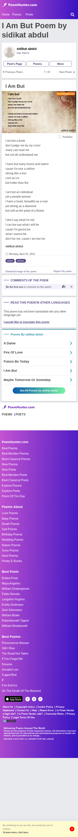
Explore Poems (12, 485)
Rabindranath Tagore (15, 620)
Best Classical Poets (15, 480)
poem (10, 261)
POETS (21, 414)
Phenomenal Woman (15, 643)
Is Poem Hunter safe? (31, 713)
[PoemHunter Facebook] (27, 699)
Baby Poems (10, 518)
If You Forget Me (12, 658)
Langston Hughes (13, 599)
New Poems (10, 464)
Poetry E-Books (12, 561)
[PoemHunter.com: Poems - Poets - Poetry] (19, 5)
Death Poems (10, 523)
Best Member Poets (14, 474)
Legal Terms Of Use (24, 717)
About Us (8, 707)
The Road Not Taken (15, 653)
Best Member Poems (15, 453)
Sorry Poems (10, 550)
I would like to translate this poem (26, 322)
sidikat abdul (27, 49)
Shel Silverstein (12, 610)
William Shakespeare (15, 588)
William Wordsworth (15, 625)
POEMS (7, 414)
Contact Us (23, 710)
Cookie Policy (45, 707)
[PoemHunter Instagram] (40, 699)
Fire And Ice (9, 685)
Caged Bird (9, 674)
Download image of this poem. (21, 271)
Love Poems (10, 513)
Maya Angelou (11, 583)
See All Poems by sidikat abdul (39, 390)
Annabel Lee (10, 669)
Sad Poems (9, 529)
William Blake (11, 615)
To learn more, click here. (16, 832)
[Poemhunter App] (14, 699)
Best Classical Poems (16, 459)
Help (34, 710)
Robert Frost (10, 578)
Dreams (7, 664)
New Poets (9, 469)
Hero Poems (10, 555)
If (2, 680)
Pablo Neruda (11, 594)
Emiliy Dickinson (12, 604)
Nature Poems (11, 545)
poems (20, 261)
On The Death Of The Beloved (21, 690)
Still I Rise (8, 648)
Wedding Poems (12, 539)
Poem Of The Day (13, 496)
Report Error (47, 710)
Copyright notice (25, 707)
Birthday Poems (12, 534)
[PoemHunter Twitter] (34, 699)
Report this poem (63, 271)
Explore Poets (11, 490)
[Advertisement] (39, 797)
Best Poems (9, 448)
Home (6, 14)
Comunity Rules (55, 713)
